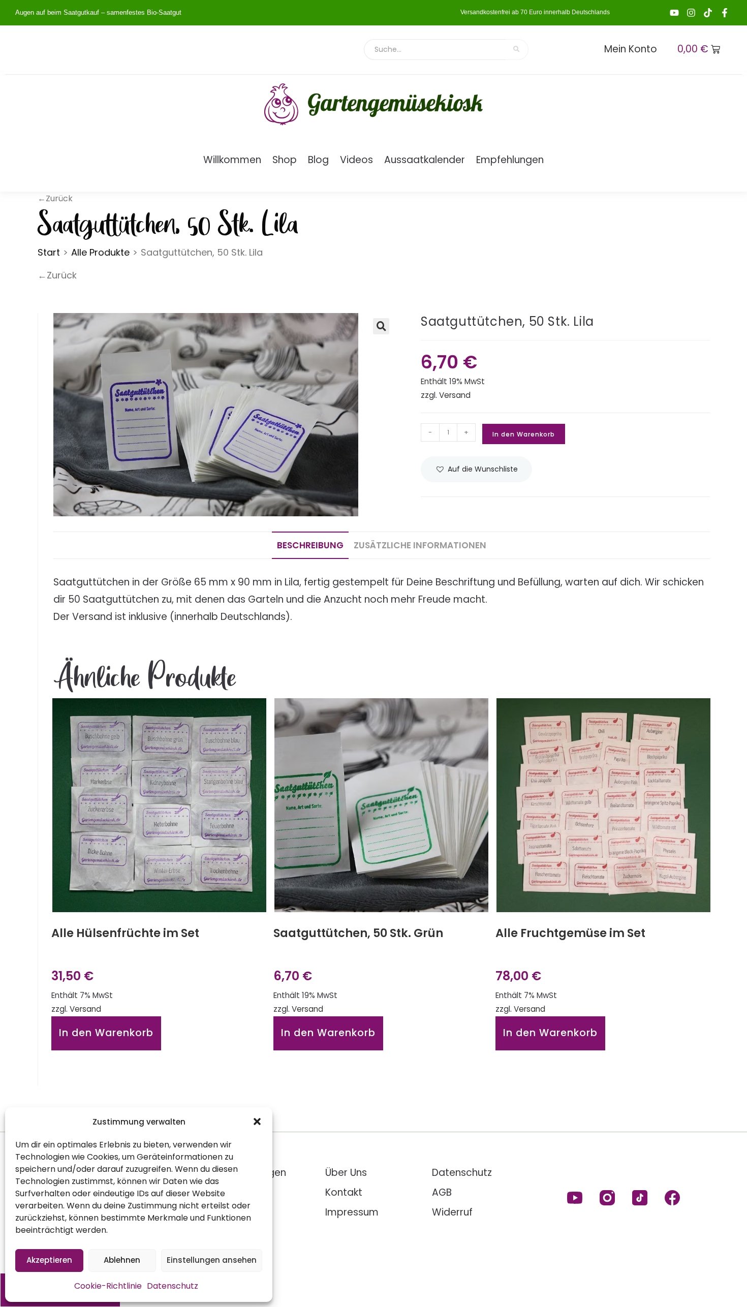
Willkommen (232, 160)
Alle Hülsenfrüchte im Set (125, 933)
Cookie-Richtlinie (108, 1286)
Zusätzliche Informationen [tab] (420, 545)
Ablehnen (122, 1260)
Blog (318, 160)
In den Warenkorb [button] (106, 1033)
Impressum (352, 1212)
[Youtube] (674, 12)
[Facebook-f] (724, 12)
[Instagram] (691, 12)
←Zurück (57, 275)
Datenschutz (172, 1286)
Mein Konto (630, 49)
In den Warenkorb (523, 434)
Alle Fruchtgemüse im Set (570, 933)
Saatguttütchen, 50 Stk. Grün (358, 933)
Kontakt (343, 1192)
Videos (356, 160)
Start (49, 252)
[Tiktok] (707, 12)
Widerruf (452, 1212)
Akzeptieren (49, 1260)
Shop (284, 160)
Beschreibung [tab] (310, 545)
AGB (442, 1192)
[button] (257, 1121)
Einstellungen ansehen (212, 1260)
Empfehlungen (510, 160)
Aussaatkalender (424, 160)
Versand (455, 395)
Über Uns (346, 1172)
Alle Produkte (100, 252)
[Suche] (517, 49)
